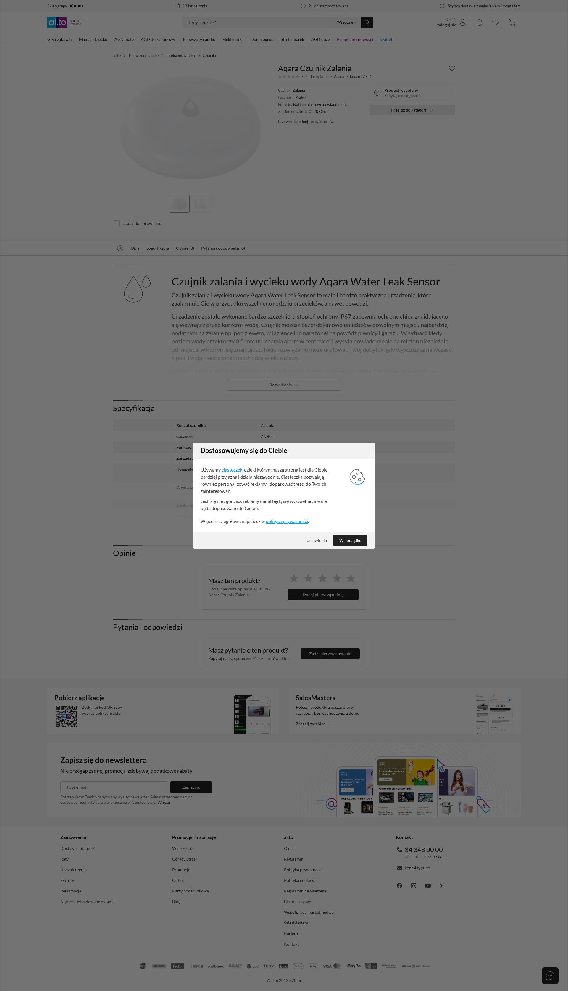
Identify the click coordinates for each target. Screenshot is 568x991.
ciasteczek (232, 469)
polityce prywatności (287, 521)
